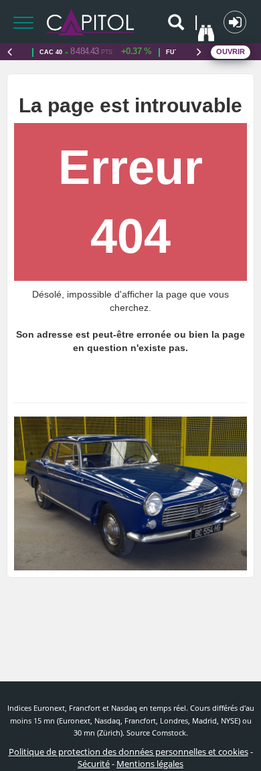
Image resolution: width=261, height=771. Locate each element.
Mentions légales (149, 764)
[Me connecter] (235, 22)
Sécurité (94, 764)
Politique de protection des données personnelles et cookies (128, 752)
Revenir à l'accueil (135, 378)
